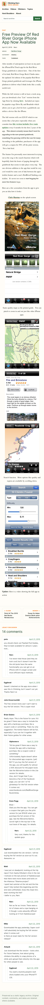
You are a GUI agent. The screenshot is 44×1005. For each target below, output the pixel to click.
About (18, 13)
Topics (30, 9)
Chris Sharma (14, 197)
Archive (5, 9)
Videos (13, 9)
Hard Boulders (8, 13)
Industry (13, 55)
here (21, 100)
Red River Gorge (16, 51)
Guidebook (14, 58)
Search (37, 18)
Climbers (22, 9)
